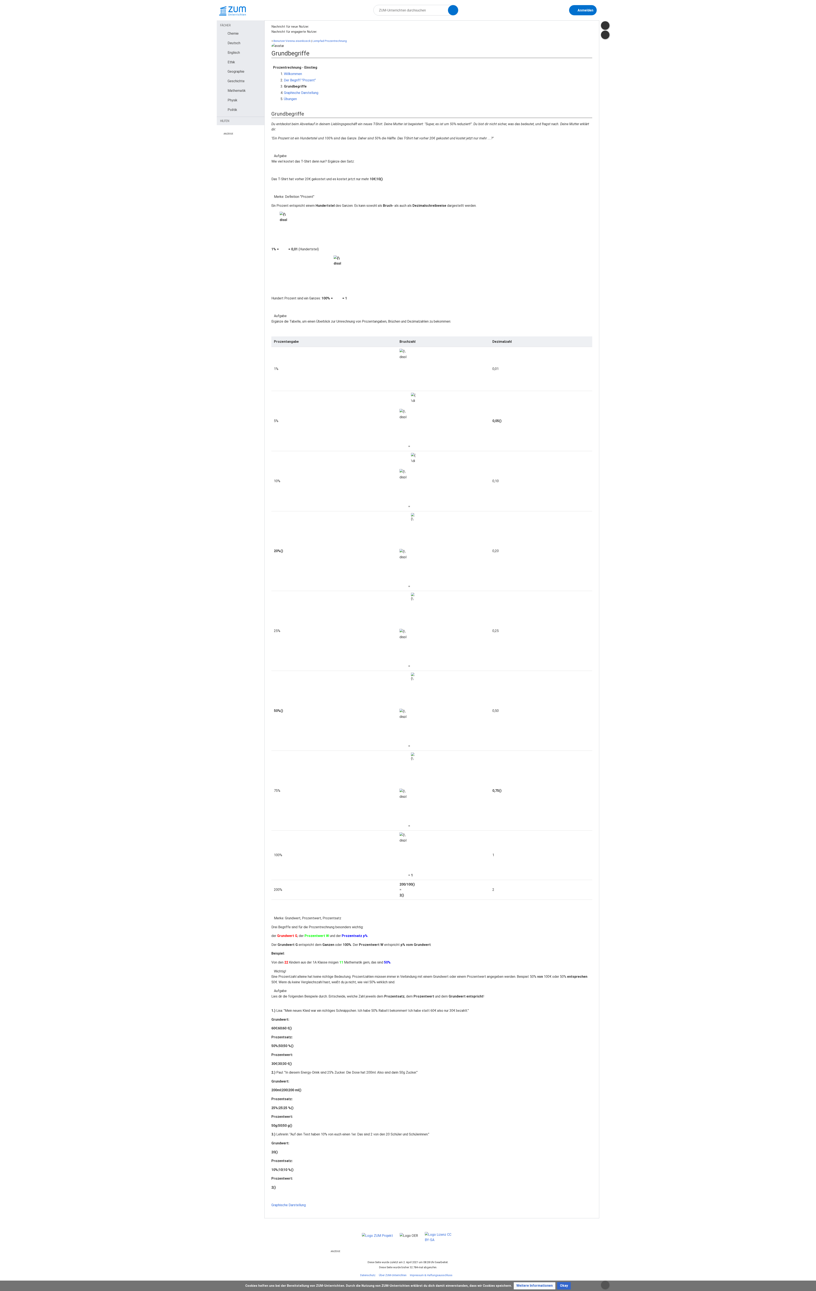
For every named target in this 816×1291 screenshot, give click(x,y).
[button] (534, 1286)
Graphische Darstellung (301, 93)
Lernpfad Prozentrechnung (330, 41)
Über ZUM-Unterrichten (393, 1275)
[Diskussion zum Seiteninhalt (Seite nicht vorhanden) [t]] (605, 25)
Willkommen (293, 74)
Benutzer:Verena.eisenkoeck (292, 41)
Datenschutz (367, 1275)
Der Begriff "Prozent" (300, 80)
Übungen (290, 99)
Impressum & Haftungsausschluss (431, 1275)
